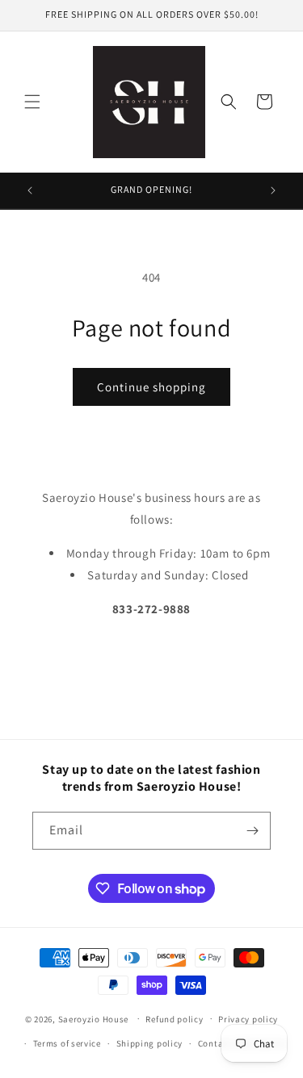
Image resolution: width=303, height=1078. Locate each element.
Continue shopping (151, 387)
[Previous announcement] (30, 190)
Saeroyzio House (93, 1018)
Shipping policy (149, 1043)
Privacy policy (248, 1019)
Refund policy (174, 1019)
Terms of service (67, 1043)
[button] (32, 101)
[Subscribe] (252, 831)
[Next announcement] (273, 190)
